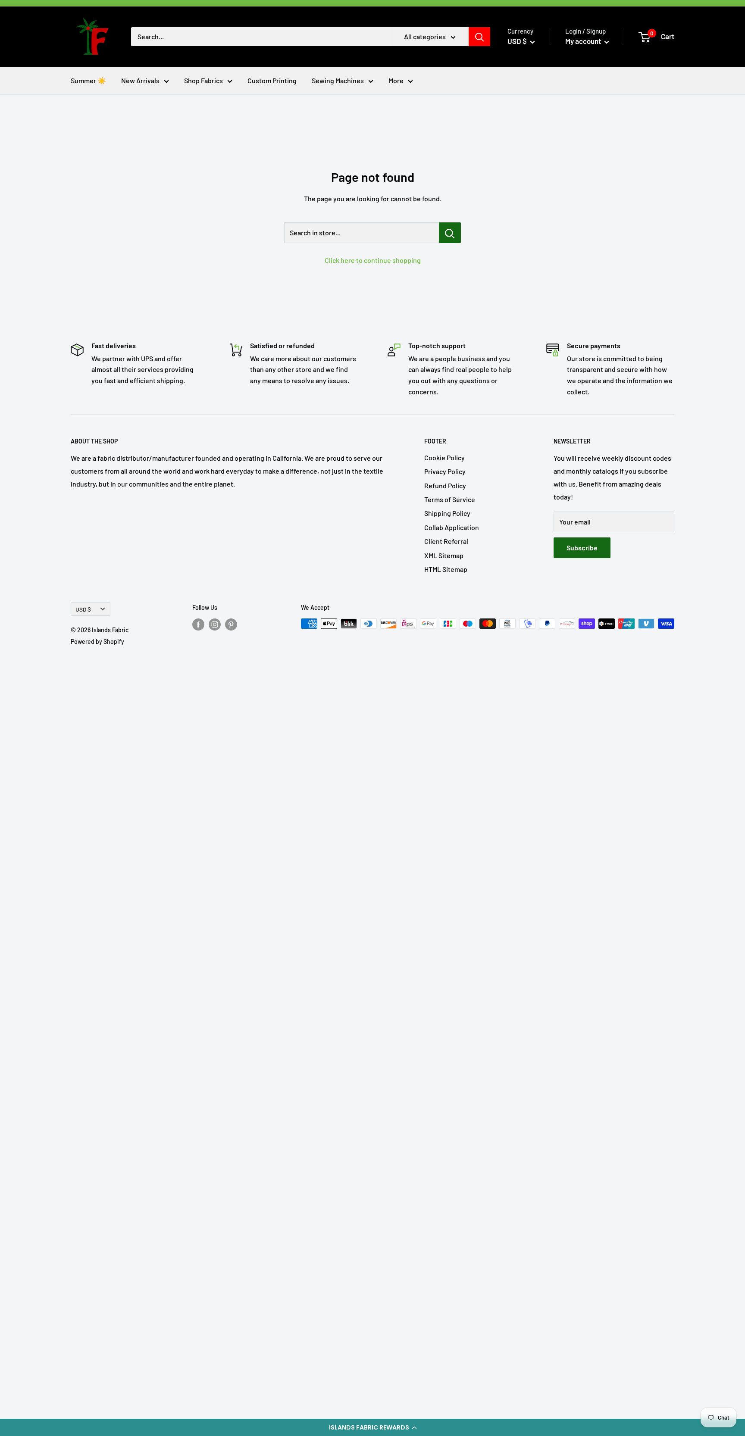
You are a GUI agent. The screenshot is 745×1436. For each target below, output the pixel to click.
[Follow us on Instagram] (215, 624)
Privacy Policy (445, 471)
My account (583, 41)
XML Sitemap (443, 555)
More (396, 80)
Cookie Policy (444, 457)
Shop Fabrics (203, 80)
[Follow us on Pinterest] (231, 624)
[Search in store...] (450, 232)
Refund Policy (445, 485)
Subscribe (582, 547)
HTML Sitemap (445, 569)
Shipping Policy (447, 513)
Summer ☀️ (88, 80)
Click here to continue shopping (373, 260)
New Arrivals (140, 80)
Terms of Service (449, 499)
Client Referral (446, 541)
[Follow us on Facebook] (198, 624)
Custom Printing (272, 80)
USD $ (83, 609)
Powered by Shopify (97, 641)
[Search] (479, 36)
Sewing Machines (338, 80)
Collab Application (451, 527)
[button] (372, 1427)
